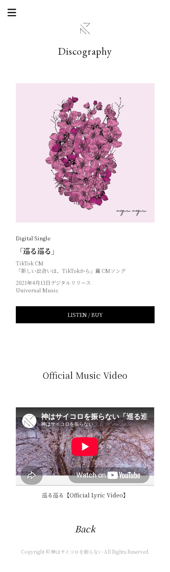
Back (85, 528)
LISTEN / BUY (85, 315)
